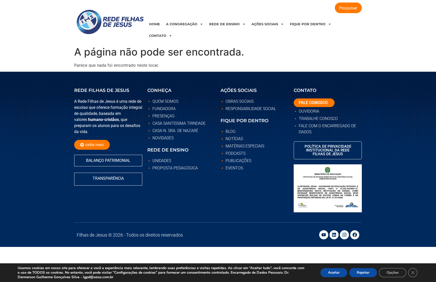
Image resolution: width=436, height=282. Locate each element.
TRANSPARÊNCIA (108, 178)
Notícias (234, 138)
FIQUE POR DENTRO (307, 24)
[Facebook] (354, 234)
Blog (230, 131)
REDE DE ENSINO (224, 24)
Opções (393, 272)
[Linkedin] (334, 234)
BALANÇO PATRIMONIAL (108, 160)
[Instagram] (344, 234)
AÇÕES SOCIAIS (265, 24)
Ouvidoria (309, 111)
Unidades (161, 160)
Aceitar (334, 272)
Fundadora (164, 108)
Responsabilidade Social (251, 108)
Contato (157, 36)
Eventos (234, 168)
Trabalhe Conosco (318, 118)
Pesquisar (348, 7)
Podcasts (236, 153)
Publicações (238, 160)
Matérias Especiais (245, 146)
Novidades (163, 138)
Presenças (163, 116)
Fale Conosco (313, 102)
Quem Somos (165, 101)
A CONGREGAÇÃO (181, 24)
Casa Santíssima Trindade (179, 123)
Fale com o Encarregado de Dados (327, 128)
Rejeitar (363, 272)
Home (154, 24)
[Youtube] (323, 234)
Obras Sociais (240, 101)
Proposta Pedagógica (175, 168)
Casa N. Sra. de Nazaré (175, 130)
